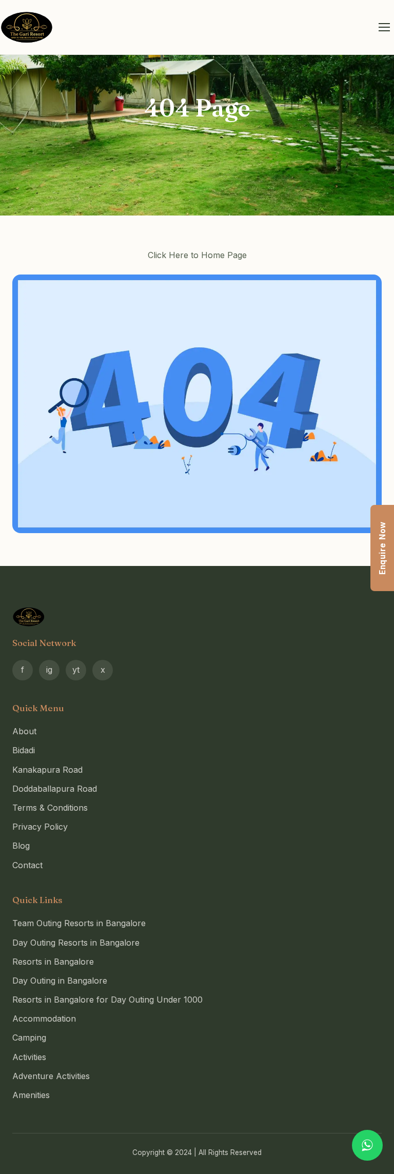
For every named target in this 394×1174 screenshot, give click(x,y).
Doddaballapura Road (54, 789)
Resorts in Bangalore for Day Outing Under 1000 (107, 999)
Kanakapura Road (47, 770)
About (24, 731)
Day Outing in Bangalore (59, 980)
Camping (29, 1037)
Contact (27, 865)
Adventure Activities (51, 1076)
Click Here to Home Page (197, 255)
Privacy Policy (40, 826)
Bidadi (23, 750)
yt (76, 669)
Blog (21, 845)
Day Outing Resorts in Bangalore (76, 942)
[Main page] (197, 404)
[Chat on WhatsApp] (367, 1145)
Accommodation (44, 1018)
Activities (29, 1057)
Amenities (31, 1095)
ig (49, 669)
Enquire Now (382, 548)
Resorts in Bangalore (53, 961)
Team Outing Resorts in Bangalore (79, 923)
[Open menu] (384, 27)
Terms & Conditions (50, 808)
